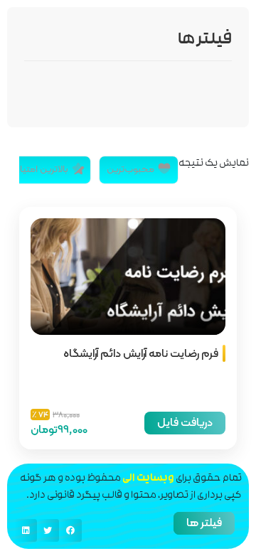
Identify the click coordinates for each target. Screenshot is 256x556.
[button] (70, 530)
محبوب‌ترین (130, 168)
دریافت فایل (185, 422)
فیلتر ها (204, 522)
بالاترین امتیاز (42, 168)
